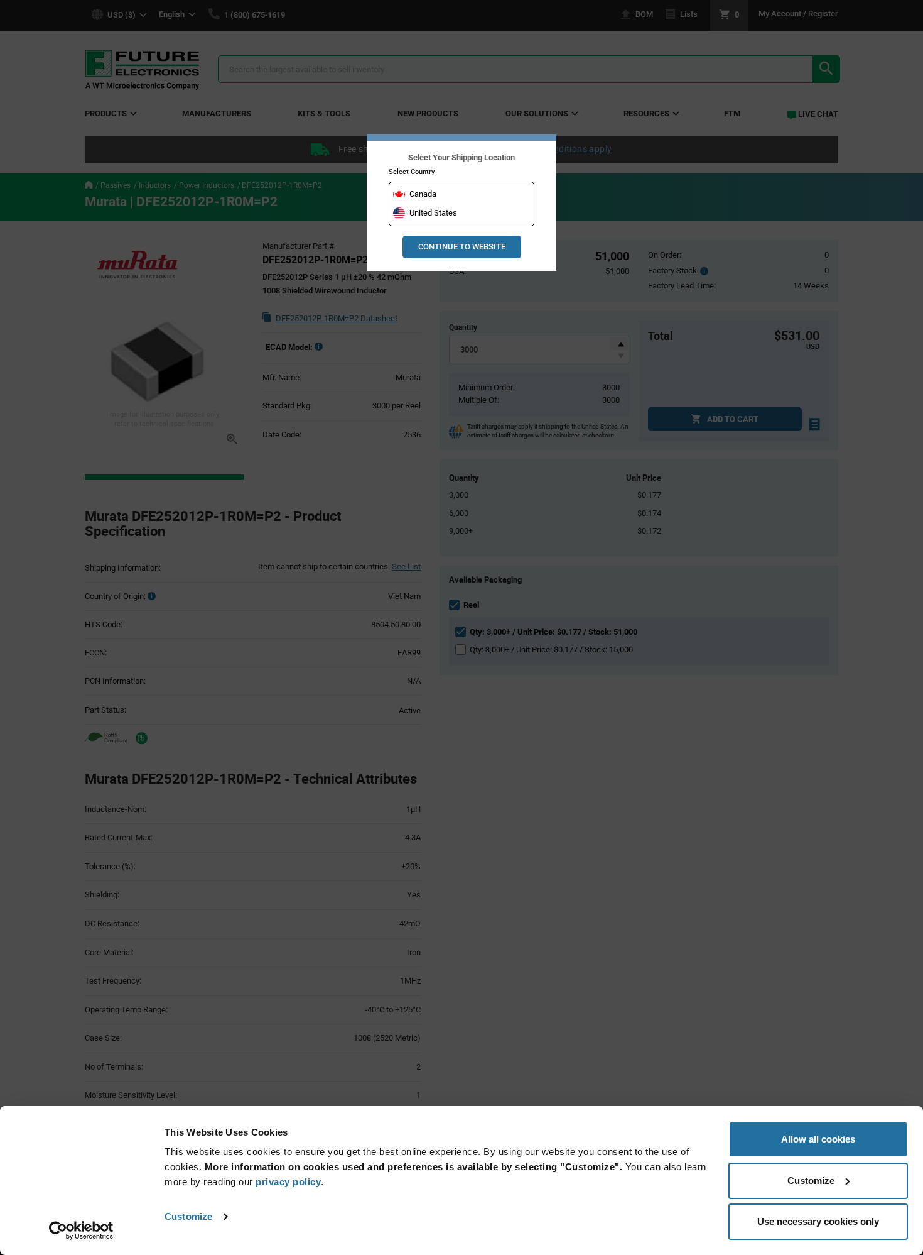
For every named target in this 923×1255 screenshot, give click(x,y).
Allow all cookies (818, 1139)
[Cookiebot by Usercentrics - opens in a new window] (81, 1230)
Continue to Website (461, 246)
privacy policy (288, 1181)
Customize (188, 1216)
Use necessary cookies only (818, 1221)
